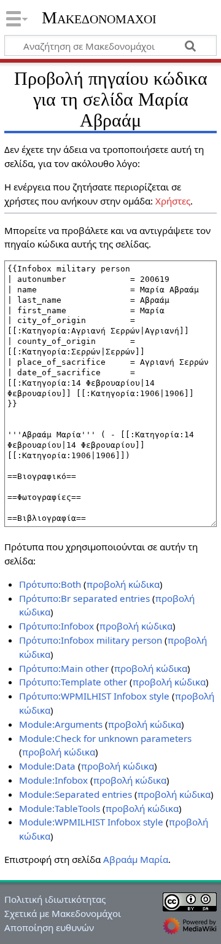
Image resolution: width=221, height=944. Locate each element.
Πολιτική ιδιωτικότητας (55, 899)
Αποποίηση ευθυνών (49, 927)
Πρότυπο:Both (50, 584)
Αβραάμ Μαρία (135, 859)
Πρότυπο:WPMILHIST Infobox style (94, 696)
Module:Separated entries (75, 794)
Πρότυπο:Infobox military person (90, 640)
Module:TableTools (59, 808)
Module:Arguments (61, 724)
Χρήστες (172, 201)
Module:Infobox (53, 780)
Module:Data (47, 766)
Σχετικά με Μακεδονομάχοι (62, 913)
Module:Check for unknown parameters (105, 738)
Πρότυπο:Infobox (56, 626)
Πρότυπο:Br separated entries (84, 598)
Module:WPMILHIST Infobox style (91, 822)
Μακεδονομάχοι (99, 17)
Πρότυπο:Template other (73, 682)
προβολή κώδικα (123, 584)
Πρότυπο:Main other (64, 668)
